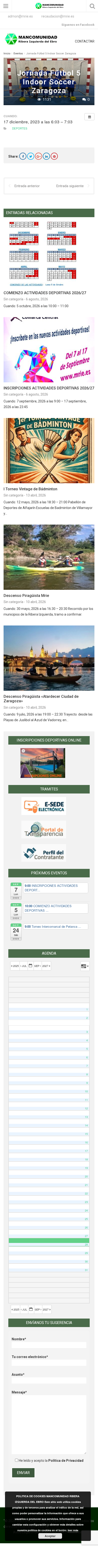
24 (86, 1210)
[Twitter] (30, 156)
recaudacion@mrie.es (57, 16)
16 (86, 1142)
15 (86, 1134)
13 (86, 1117)
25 (86, 1219)
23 (86, 1202)
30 (86, 1261)
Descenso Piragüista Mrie (26, 595)
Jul (24, 966)
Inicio (7, 53)
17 (86, 1151)
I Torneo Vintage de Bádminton (30, 489)
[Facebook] (22, 156)
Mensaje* (19, 1392)
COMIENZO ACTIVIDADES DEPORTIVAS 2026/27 (45, 293)
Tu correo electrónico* (30, 1357)
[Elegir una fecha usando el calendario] (31, 965)
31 (86, 1270)
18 (86, 1159)
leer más (73, 1530)
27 (86, 1236)
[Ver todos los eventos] (89, 116)
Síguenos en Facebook (77, 24)
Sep (37, 966)
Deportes (19, 128)
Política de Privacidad (65, 1460)
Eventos (18, 53)
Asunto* (18, 1374)
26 (86, 1227)
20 (86, 1176)
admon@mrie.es (20, 16)
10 (86, 1091)
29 (86, 1253)
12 (86, 1108)
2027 (45, 966)
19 (86, 1168)
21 (86, 1185)
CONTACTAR (84, 41)
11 (86, 1100)
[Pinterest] (54, 156)
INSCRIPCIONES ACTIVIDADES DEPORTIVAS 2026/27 (49, 388)
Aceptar (50, 1536)
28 (86, 1244)
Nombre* (19, 1339)
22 (86, 1193)
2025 (16, 966)
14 (86, 1125)
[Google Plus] (38, 156)
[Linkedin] (46, 156)
